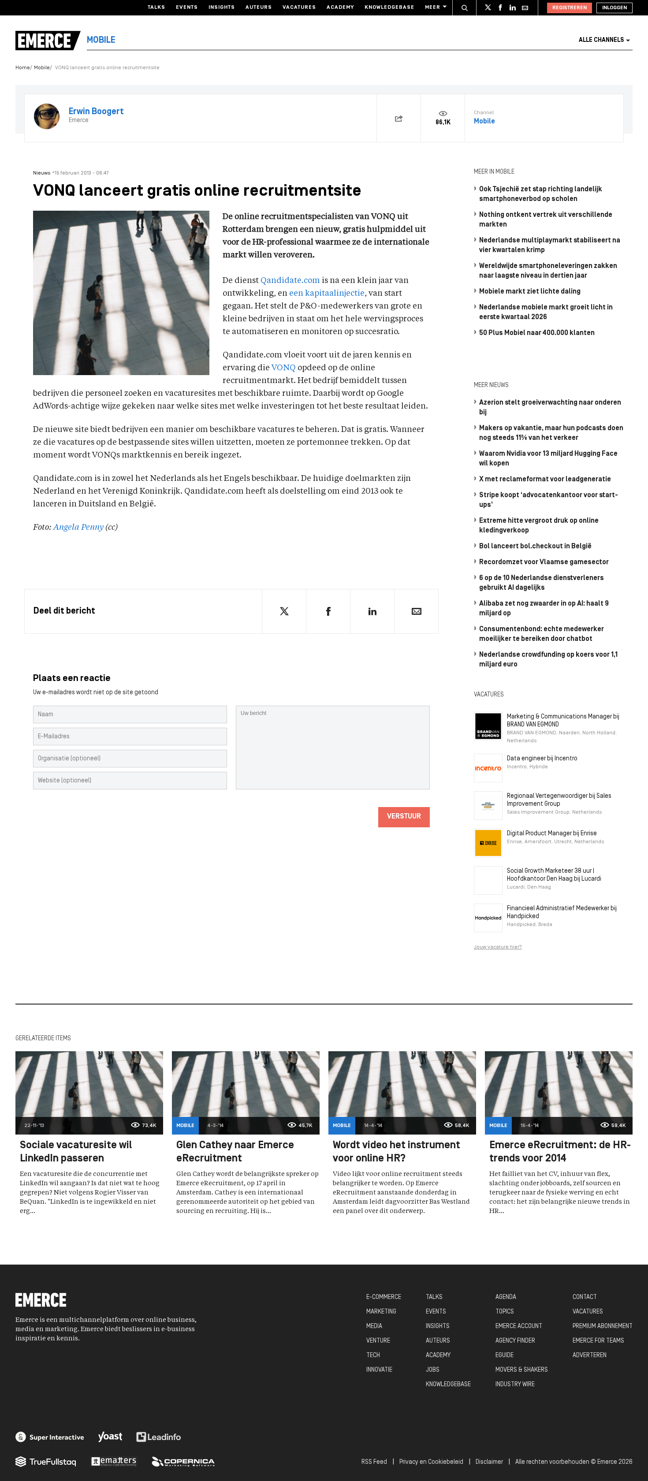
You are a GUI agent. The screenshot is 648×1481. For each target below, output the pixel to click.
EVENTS (436, 1312)
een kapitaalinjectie (327, 294)
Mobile (42, 68)
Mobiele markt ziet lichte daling (530, 291)
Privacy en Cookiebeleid (431, 1462)
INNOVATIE (379, 1370)
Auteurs (259, 7)
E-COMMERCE (383, 1297)
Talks (156, 7)
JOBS (432, 1370)
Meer (432, 7)
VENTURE (378, 1341)
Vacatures (299, 7)
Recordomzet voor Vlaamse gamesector (544, 562)
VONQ (284, 368)
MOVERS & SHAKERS (521, 1370)
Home (22, 68)
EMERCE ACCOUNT (518, 1326)
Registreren (569, 8)
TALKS (434, 1297)
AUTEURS (438, 1341)
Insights (222, 7)
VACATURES (588, 1312)
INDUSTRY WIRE (515, 1384)
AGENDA (505, 1297)
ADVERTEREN (590, 1355)
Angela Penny (78, 528)
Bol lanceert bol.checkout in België (535, 546)
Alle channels (601, 40)
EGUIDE (504, 1355)
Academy (340, 7)
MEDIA (374, 1326)
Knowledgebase (389, 7)
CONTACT (585, 1297)
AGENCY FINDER (515, 1341)
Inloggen (614, 8)
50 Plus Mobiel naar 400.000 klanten (537, 333)
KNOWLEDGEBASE (448, 1384)
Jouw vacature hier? (498, 947)
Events (187, 7)
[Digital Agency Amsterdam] (49, 1437)
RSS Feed (374, 1462)
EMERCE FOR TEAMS (598, 1341)
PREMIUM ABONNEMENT (603, 1326)
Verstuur (404, 816)
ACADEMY (438, 1355)
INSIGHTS (438, 1326)
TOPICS (504, 1312)
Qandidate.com (290, 281)
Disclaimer (489, 1462)
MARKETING (381, 1312)
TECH (373, 1355)
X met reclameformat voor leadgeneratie (545, 479)
